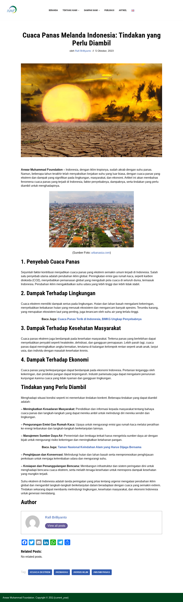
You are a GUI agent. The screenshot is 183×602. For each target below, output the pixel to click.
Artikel (123, 10)
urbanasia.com (100, 252)
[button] (78, 10)
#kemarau (62, 572)
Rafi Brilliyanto (83, 50)
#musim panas (101, 572)
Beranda (53, 10)
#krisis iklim (80, 572)
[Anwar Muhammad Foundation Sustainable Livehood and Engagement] (11, 10)
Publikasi (109, 10)
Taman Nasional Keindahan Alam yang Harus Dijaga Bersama (99, 447)
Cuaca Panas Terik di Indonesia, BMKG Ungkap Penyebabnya (100, 319)
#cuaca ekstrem (40, 572)
